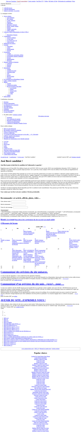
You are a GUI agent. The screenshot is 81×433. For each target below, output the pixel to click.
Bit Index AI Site (53, 1)
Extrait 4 (8, 332)
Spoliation (9, 117)
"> (4, 312)
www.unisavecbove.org (27, 348)
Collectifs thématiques (9, 9)
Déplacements (10, 49)
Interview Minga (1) (11, 328)
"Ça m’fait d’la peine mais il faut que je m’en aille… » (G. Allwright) (21, 134)
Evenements (7, 52)
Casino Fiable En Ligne (40, 418)
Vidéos (46, 1)
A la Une (6, 141)
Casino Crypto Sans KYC (40, 412)
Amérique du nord (11, 70)
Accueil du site (4, 157)
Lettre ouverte (10, 42)
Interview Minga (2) (11, 329)
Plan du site (7, 144)
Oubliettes (6, 109)
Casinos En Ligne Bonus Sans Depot (40, 356)
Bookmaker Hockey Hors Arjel (40, 392)
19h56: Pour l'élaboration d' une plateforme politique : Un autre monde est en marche (17, 257)
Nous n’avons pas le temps (10, 131)
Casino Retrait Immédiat (40, 357)
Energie (9, 50)
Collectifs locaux (8, 8)
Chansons (9, 63)
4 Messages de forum (9, 223)
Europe (9, 75)
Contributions (7, 36)
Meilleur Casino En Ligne (40, 359)
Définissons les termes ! (10, 43)
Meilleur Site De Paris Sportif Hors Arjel (40, 389)
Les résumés (13, 88)
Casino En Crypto (40, 379)
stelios (15, 296)
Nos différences (8, 106)
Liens (5, 145)
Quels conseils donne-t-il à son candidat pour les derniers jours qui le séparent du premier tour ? (30, 341)
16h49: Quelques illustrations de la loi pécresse (40, 241)
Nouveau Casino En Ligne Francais (40, 386)
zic (7, 319)
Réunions (9, 60)
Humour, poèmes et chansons (11, 62)
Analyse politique (11, 37)
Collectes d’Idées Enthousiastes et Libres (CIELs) (16, 32)
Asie (8, 73)
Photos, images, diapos (12, 26)
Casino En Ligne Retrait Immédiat (40, 409)
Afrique (9, 69)
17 (24, 249)
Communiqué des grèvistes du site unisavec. (24, 271)
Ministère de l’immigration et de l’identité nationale (16, 138)
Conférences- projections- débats (15, 55)
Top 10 (5, 143)
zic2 (7, 321)
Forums (9, 57)
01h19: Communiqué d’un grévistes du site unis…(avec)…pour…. (40, 252)
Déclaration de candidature (65, 1)
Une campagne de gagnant (13, 119)
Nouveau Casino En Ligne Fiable (40, 393)
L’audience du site (11, 335)
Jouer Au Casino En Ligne (40, 422)
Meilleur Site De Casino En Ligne (40, 376)
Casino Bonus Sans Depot (10, 154)
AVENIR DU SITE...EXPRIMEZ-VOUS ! (23, 300)
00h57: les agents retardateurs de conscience (27, 241)
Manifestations (10, 59)
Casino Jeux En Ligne (40, 396)
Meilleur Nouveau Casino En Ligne (40, 372)
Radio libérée (7, 96)
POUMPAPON (10, 325)
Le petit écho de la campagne (11, 105)
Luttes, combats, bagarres (10, 80)
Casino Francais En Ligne (40, 398)
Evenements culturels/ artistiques (15, 56)
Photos (12, 89)
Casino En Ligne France (40, 366)
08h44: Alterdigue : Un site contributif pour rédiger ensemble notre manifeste (28, 257)
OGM (8, 345)
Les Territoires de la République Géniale (14, 79)
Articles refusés (55, 348)
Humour (9, 22)
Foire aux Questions (11, 1)
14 (69, 238)
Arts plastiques (10, 17)
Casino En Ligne (8, 148)
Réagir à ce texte (28, 219)
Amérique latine (11, 72)
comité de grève (20, 307)
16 (12, 249)
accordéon (9, 322)
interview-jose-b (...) (11, 326)
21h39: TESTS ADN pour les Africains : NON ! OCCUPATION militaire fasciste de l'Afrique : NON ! (74, 243)
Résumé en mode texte (45, 348)
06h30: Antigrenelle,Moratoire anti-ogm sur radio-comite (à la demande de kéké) (51, 234)
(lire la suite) (66, 278)
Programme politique (9, 110)
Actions (9, 53)
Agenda (9, 83)
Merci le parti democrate (10, 128)
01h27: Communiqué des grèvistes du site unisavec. (40, 263)
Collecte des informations (13, 122)
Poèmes (9, 27)
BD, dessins (10, 19)
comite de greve (18, 280)
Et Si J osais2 (9, 342)
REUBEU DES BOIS (12, 324)
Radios (12, 92)
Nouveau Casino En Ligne (40, 395)
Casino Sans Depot (40, 399)
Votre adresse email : (6, 201)
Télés (11, 93)
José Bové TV (40, 1)
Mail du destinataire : (6, 204)
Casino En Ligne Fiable (40, 385)
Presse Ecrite (13, 90)
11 (35, 238)
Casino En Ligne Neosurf (40, 406)
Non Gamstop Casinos (9, 153)
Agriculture (10, 46)
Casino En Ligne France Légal (40, 416)
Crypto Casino (40, 413)
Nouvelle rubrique (8, 107)
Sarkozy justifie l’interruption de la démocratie (18, 338)
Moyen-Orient (10, 76)
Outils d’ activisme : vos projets (11, 10)
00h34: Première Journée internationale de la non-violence (28, 233)
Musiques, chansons (12, 24)
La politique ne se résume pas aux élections (17, 331)
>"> (45, 226)
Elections (6, 102)
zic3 (7, 318)
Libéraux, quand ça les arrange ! (12, 136)
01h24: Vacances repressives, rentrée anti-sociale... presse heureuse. (40, 258)
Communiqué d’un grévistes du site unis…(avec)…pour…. (32, 283)
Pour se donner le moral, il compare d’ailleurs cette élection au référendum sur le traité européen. (30, 339)
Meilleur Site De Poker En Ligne (40, 428)
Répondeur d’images (12, 35)
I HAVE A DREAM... (9, 133)
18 (35, 249)
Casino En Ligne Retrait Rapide (12, 151)
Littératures (10, 23)
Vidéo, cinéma (10, 30)
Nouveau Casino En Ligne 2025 (12, 150)
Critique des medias (12, 85)
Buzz (73, 1)
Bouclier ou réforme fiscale (13, 120)
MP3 (5, 318)
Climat (8, 47)
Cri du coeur (10, 39)
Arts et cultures (7, 16)
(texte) (19, 324)
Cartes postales (32, 1)
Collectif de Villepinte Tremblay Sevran (17, 123)
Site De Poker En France (40, 388)
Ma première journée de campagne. (12, 130)
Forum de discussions (9, 103)
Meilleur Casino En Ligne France (40, 365)
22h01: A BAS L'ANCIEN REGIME (29, 261)
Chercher (3, 3)
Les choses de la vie (12, 40)
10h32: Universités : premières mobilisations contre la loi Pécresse (17, 242)
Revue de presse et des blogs (14, 86)
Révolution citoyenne (43, 116)
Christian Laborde (17, 114)
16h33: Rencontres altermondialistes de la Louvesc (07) (17, 252)
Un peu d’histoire (8, 112)
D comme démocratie (9, 137)
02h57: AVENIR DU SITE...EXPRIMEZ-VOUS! (28, 252)
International (7, 68)
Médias (5, 82)
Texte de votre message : (7, 207)
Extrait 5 (8, 334)
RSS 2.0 (36, 348)
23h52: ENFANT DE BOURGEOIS (63, 232)
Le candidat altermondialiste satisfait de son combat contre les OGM (23, 336)
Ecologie (6, 45)
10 (24, 238)
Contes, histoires (11, 20)
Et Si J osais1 (9, 344)
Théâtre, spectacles (11, 29)
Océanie (9, 78)
